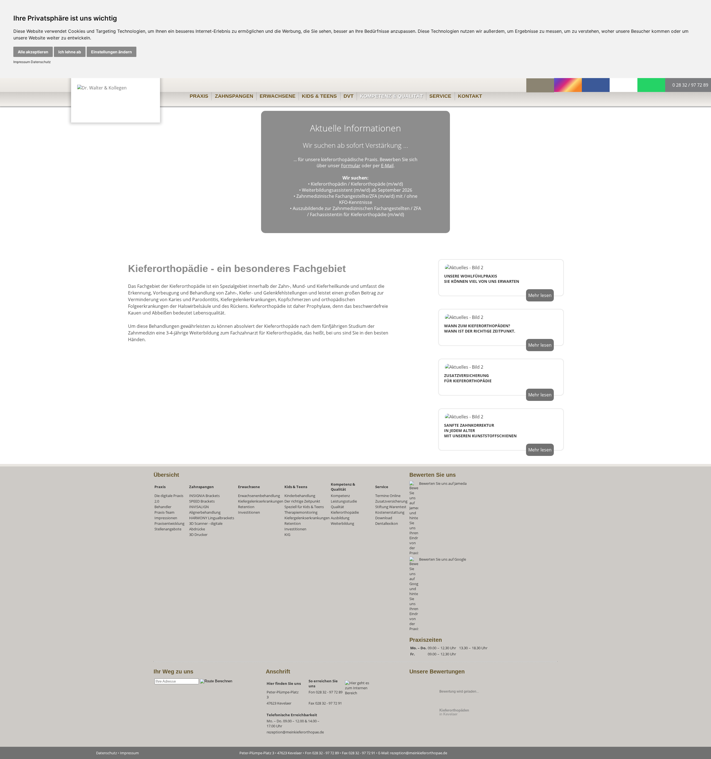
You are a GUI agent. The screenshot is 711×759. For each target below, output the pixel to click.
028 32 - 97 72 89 (329, 692)
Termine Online (387, 495)
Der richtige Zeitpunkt (302, 501)
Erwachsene (278, 96)
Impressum (21, 62)
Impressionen (165, 517)
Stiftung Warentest (390, 506)
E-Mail (387, 166)
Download (383, 517)
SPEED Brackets (202, 501)
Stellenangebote (167, 528)
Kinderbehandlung (299, 495)
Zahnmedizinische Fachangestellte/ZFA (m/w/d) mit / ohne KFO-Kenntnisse (356, 199)
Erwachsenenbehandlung (259, 495)
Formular (350, 166)
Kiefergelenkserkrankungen (260, 501)
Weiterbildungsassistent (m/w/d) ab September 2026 (357, 190)
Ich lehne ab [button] (69, 51)
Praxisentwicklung (169, 523)
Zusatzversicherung (391, 501)
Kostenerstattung (389, 512)
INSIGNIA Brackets (204, 495)
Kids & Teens (319, 96)
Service (440, 96)
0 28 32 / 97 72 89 (689, 85)
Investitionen (249, 512)
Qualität (337, 506)
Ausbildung (340, 517)
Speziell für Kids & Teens (304, 506)
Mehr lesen (540, 295)
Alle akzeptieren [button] (33, 51)
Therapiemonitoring (300, 512)
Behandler (162, 506)
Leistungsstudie (344, 501)
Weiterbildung (342, 523)
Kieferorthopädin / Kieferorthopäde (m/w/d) (357, 184)
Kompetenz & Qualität (391, 96)
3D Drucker (198, 534)
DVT (349, 96)
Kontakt (470, 96)
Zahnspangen (234, 96)
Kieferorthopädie (345, 512)
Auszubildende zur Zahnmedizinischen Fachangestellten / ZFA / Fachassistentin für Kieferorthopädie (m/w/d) (357, 211)
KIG (287, 534)
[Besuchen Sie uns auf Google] (466, 628)
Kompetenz (340, 495)
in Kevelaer (454, 712)
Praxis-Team (164, 512)
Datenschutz (40, 62)
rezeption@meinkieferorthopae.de (295, 732)
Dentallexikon (386, 523)
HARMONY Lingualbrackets (211, 517)
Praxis (199, 96)
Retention (246, 506)
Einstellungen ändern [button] (111, 51)
